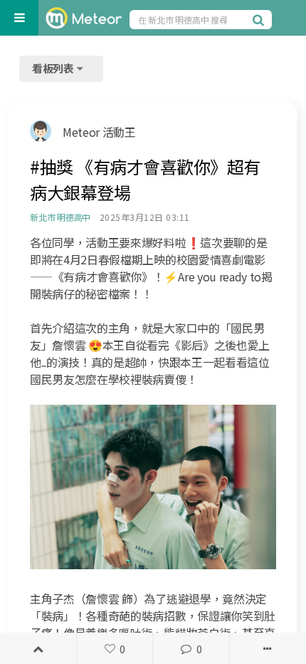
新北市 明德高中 (60, 217)
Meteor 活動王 (99, 131)
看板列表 (54, 68)
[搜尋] (260, 19)
